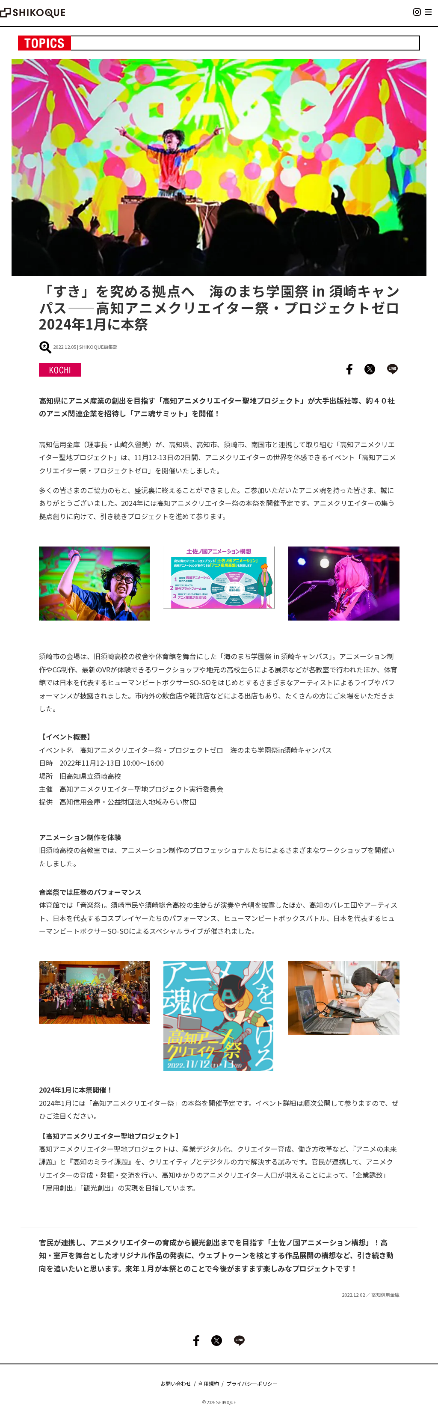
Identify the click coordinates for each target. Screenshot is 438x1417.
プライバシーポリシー (252, 1383)
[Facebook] (345, 370)
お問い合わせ (175, 1383)
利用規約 (208, 1383)
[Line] (388, 370)
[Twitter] (365, 370)
